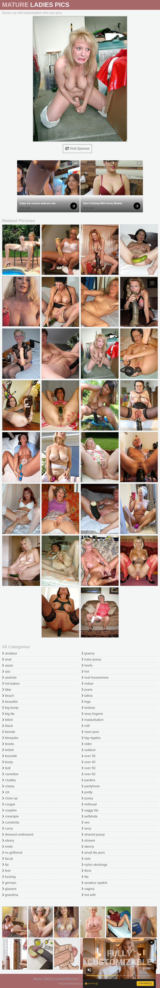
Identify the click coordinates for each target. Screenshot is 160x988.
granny (89, 653)
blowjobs (11, 738)
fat (6, 864)
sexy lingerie (93, 713)
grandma (11, 895)
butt (7, 768)
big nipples (92, 738)
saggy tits (91, 810)
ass (7, 671)
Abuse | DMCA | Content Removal (55, 978)
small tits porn (94, 852)
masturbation (94, 720)
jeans (88, 689)
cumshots (11, 822)
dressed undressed (18, 834)
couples (10, 810)
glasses (10, 889)
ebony (9, 840)
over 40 (89, 762)
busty (8, 762)
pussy (88, 798)
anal (7, 659)
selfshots (91, 816)
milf (87, 726)
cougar (9, 804)
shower (89, 840)
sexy (87, 828)
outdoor (90, 750)
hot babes (12, 683)
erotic (8, 846)
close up (11, 798)
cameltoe (11, 774)
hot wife (90, 895)
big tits (9, 713)
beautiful (11, 701)
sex (87, 822)
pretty (88, 792)
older (88, 744)
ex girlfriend (13, 852)
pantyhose (92, 786)
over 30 (89, 756)
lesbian (89, 707)
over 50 (89, 768)
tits (86, 876)
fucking (10, 876)
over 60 (89, 774)
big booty (11, 707)
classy (9, 786)
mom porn (91, 732)
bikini (8, 720)
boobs (9, 744)
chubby (10, 780)
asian (8, 665)
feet (7, 870)
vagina (89, 889)
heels (88, 665)
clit (6, 792)
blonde (9, 732)
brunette (10, 756)
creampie (11, 816)
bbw (7, 689)
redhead (90, 804)
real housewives (96, 677)
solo (87, 858)
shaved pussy (94, 834)
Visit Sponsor (79, 148)
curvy (8, 828)
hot (86, 671)
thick (87, 870)
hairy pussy (92, 659)
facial (8, 858)
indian (89, 683)
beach (9, 695)
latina (88, 695)
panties (89, 780)
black (8, 726)
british (9, 750)
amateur (10, 653)
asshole (10, 677)
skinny (89, 846)
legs (87, 701)
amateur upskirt (95, 883)
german (10, 883)
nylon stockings (95, 864)
